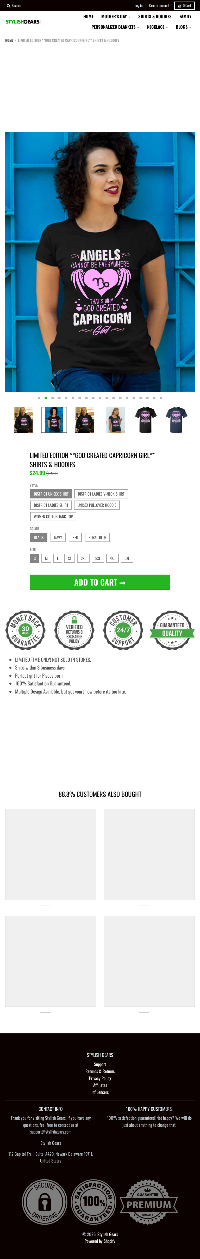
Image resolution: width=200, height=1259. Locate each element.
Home (9, 40)
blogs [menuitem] (182, 26)
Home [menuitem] (88, 16)
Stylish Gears (107, 1234)
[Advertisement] (100, 82)
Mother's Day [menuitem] (114, 16)
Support (100, 1064)
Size (33, 549)
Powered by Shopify (100, 1241)
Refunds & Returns (100, 1071)
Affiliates (100, 1085)
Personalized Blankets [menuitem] (113, 26)
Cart (187, 5)
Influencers (100, 1092)
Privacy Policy (100, 1078)
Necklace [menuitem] (155, 26)
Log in (138, 5)
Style (34, 485)
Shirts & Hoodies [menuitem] (155, 16)
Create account (159, 5)
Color (34, 528)
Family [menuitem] (185, 16)
